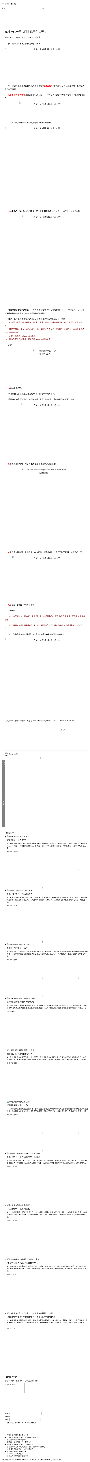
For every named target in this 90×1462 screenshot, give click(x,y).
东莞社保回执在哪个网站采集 (20, 1002)
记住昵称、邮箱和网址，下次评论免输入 (21, 1423)
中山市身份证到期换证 (15, 1454)
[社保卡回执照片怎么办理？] (18, 890)
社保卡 (38, 37)
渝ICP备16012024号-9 (36, 1459)
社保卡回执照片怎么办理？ (19, 894)
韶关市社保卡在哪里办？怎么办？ (19, 1442)
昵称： (7, 1413)
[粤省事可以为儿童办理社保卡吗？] (20, 1259)
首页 (3, 8)
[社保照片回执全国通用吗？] (18, 1050)
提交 (7, 1425)
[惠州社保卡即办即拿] (15, 836)
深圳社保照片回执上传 (17, 1105)
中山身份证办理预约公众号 (17, 1451)
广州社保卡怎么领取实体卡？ (17, 1435)
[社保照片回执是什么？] (16, 944)
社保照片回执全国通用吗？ (19, 1054)
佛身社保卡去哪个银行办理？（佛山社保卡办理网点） (32, 1317)
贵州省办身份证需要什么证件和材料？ (21, 1449)
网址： (7, 1420)
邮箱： (7, 1417)
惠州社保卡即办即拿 (16, 840)
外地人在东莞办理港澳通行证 (17, 1456)
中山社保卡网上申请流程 (18, 1209)
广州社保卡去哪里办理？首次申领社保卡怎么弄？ (25, 1437)
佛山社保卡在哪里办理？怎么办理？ (20, 1444)
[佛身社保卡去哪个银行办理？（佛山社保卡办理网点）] (28, 1313)
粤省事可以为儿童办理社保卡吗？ (23, 1263)
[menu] (85, 4)
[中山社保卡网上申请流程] (17, 1205)
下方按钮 (17, 95)
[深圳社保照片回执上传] (16, 1102)
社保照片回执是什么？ (17, 948)
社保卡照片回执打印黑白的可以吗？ (24, 1157)
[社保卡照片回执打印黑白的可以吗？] (21, 1153)
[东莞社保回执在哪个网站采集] (19, 998)
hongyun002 (9, 37)
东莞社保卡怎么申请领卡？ (17, 1440)
